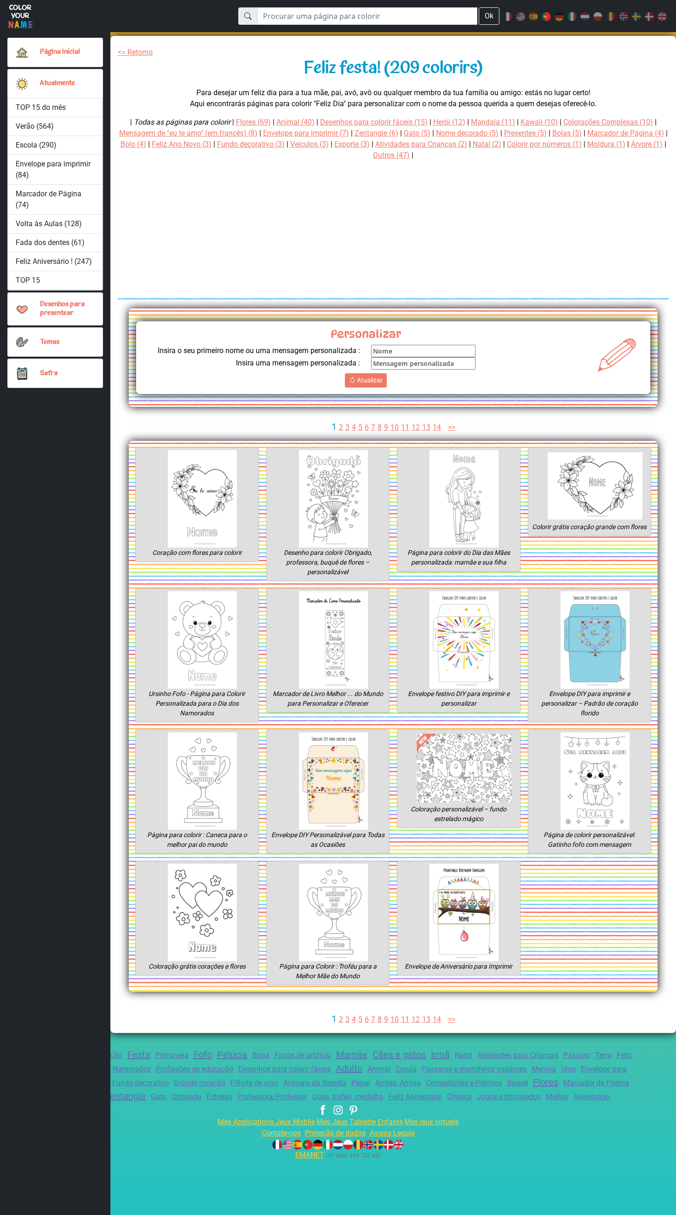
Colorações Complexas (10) (608, 122)
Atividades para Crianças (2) (421, 144)
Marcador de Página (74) (48, 199)
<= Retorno (135, 52)
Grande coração (199, 1082)
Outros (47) (391, 155)
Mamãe (351, 1054)
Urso (568, 1069)
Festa (138, 1054)
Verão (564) (35, 126)
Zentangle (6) (376, 133)
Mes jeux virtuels (431, 1122)
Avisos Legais (392, 1133)
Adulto (349, 1068)
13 (426, 427)
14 (437, 427)
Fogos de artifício (303, 1055)
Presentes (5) (525, 133)
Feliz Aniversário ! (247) (54, 261)
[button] (22, 84)
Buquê (517, 1082)
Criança (459, 1096)
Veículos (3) (309, 144)
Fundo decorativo (140, 1082)
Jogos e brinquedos (509, 1096)
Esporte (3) (352, 144)
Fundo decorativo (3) (251, 144)
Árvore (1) (647, 144)
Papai (360, 1082)
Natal (463, 1055)
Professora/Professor (272, 1096)
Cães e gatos (399, 1054)
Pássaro (576, 1055)
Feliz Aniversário (415, 1096)
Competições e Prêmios (464, 1082)
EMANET (309, 1155)
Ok (489, 15)
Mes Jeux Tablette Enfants (359, 1122)
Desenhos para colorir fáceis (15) (374, 122)
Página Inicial (60, 52)
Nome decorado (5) (467, 133)
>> (451, 427)
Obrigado (186, 1096)
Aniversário (591, 1096)
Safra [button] (48, 373)
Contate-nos (281, 1133)
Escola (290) (36, 145)
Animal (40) (295, 122)
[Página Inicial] (22, 52)
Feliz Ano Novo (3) (182, 144)
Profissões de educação (194, 1069)
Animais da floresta (314, 1082)
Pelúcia (232, 1054)
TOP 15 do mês (41, 107)
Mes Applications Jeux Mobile (266, 1122)
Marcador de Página (596, 1082)
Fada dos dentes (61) (50, 242)
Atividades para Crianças (517, 1055)
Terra (603, 1055)
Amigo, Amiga (398, 1082)
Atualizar (369, 380)
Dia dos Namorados (118, 1069)
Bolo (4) (133, 144)
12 (416, 427)
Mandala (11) (493, 122)
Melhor (557, 1096)
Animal (378, 1069)
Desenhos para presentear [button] (62, 309)
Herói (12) (449, 122)
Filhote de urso (254, 1082)
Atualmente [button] (57, 83)
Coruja (406, 1069)
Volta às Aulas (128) (49, 223)
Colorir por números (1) (544, 144)
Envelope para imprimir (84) (53, 169)
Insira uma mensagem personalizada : (298, 363)
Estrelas (219, 1096)
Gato (158, 1096)
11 (405, 427)
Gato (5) (417, 133)
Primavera (172, 1055)
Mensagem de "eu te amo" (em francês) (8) (188, 133)
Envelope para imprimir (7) (306, 133)
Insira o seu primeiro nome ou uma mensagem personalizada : (259, 350)
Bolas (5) (567, 133)
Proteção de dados (335, 1133)
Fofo (203, 1054)
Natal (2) (487, 144)
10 (394, 427)
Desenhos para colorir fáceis (284, 1069)
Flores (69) (253, 122)
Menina (544, 1069)
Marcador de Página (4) (625, 133)
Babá (260, 1055)
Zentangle (125, 1095)
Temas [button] (49, 342)
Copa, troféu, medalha (348, 1096)
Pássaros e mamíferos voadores (474, 1069)
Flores (545, 1082)
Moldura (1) (606, 144)
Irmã (440, 1054)
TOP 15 (28, 280)
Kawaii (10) (539, 122)
